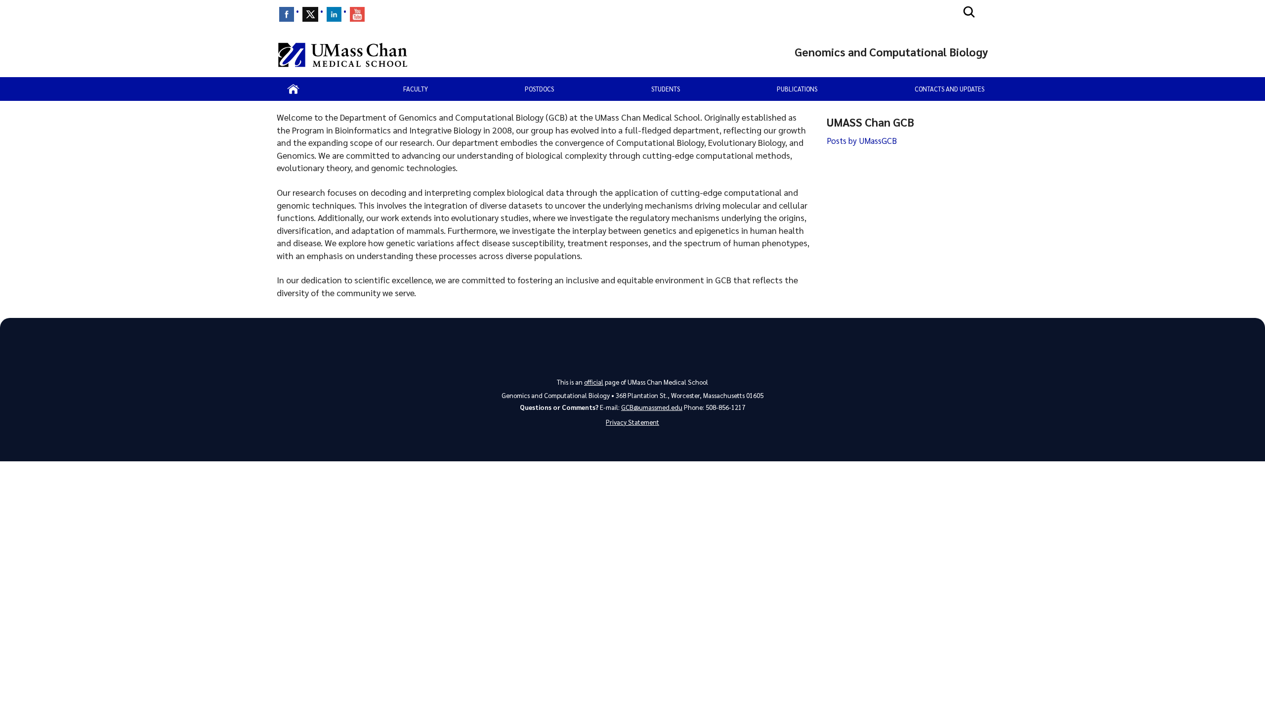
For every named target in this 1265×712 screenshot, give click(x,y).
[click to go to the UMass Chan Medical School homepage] (343, 55)
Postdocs (539, 89)
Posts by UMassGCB (862, 140)
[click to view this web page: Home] (293, 89)
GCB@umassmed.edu (651, 407)
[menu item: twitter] (310, 14)
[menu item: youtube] (357, 14)
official (593, 382)
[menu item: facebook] (286, 14)
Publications (797, 89)
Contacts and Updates (949, 89)
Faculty (415, 89)
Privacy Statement (632, 422)
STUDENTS (665, 89)
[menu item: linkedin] (334, 14)
